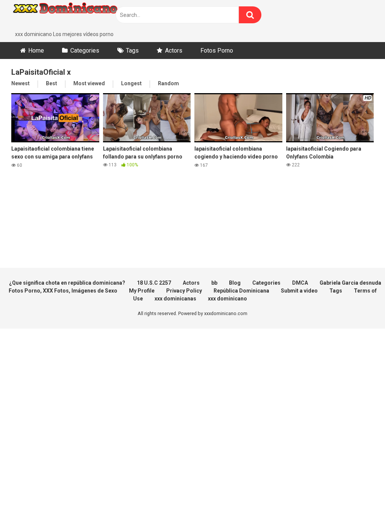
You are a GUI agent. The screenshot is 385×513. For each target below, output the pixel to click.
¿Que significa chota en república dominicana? (67, 283)
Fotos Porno (216, 50)
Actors (173, 50)
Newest (20, 83)
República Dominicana (241, 291)
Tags (132, 50)
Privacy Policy (184, 291)
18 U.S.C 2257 (154, 283)
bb (214, 283)
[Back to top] (360, 490)
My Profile (142, 291)
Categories (84, 50)
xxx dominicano (227, 299)
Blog (235, 283)
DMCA (300, 283)
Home (36, 50)
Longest (131, 83)
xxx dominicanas (175, 299)
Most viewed (89, 83)
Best (51, 83)
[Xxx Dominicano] (67, 15)
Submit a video (299, 291)
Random (168, 83)
